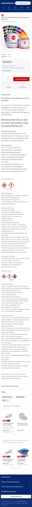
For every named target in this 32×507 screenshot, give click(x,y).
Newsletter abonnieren (8, 491)
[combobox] (23, 3)
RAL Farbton (6, 70)
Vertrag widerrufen (16, 496)
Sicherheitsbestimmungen (9, 386)
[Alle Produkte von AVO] (2, 15)
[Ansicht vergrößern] (16, 37)
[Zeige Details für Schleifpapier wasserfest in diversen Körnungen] (23, 451)
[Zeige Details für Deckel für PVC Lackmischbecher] (23, 415)
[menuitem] (7, 397)
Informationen (6, 477)
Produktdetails (6, 94)
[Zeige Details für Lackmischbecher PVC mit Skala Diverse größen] (9, 415)
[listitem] (16, 37)
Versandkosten (20, 67)
